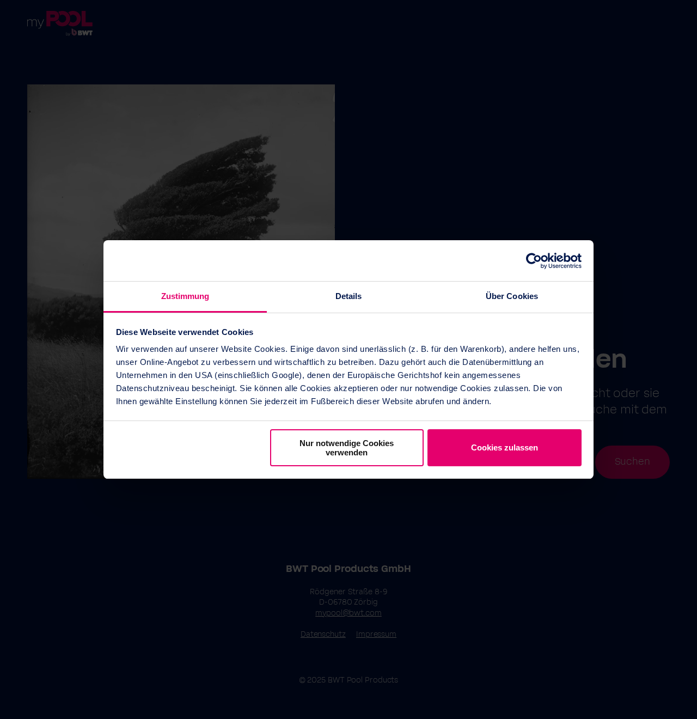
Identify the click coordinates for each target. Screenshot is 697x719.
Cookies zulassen (504, 447)
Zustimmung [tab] (185, 296)
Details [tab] (348, 296)
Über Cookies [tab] (512, 296)
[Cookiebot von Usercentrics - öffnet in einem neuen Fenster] (534, 261)
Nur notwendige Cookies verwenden (346, 447)
